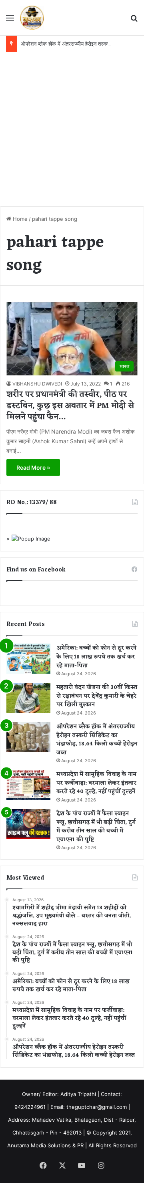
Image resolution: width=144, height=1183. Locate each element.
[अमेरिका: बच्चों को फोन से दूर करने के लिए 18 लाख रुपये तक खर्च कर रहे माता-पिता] (28, 659)
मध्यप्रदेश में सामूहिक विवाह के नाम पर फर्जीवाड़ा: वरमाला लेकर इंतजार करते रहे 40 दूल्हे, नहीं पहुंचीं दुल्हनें (96, 783)
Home (19, 219)
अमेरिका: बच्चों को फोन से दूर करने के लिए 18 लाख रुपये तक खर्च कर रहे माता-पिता (96, 656)
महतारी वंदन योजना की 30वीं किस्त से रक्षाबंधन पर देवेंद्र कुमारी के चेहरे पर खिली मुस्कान (96, 696)
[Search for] (134, 21)
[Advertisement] (72, 128)
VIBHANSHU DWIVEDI (37, 384)
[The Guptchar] (32, 18)
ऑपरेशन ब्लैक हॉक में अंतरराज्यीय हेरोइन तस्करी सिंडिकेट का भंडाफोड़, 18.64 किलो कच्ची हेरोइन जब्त (96, 740)
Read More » (33, 467)
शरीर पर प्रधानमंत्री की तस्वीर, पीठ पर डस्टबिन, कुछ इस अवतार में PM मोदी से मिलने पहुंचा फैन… (70, 406)
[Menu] (10, 21)
